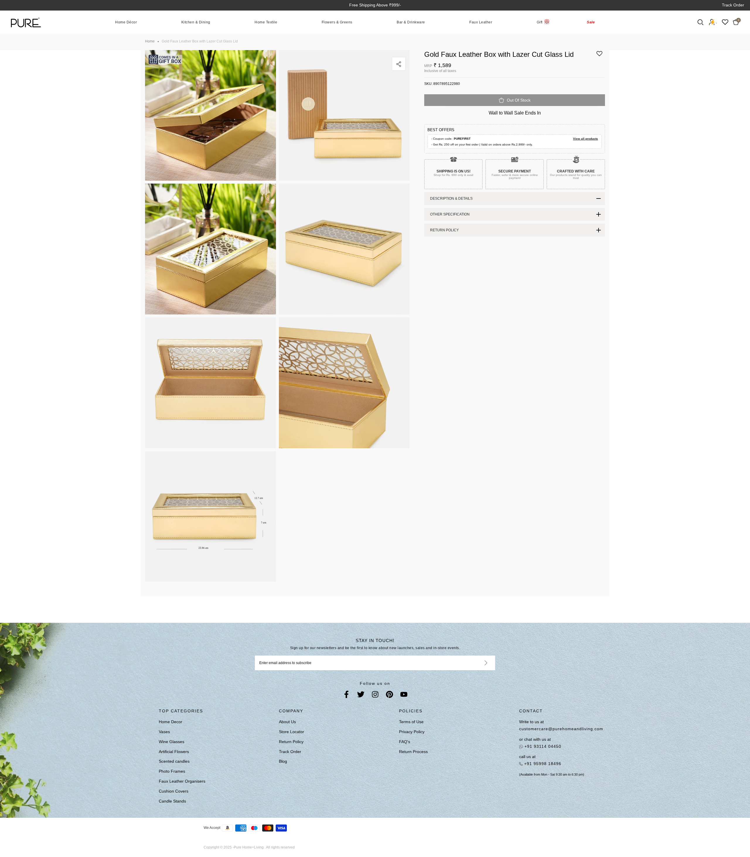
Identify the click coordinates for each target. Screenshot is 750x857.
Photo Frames (172, 771)
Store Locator (291, 731)
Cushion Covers (173, 791)
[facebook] (346, 695)
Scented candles (174, 761)
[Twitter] (360, 695)
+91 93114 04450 (542, 746)
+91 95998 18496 (542, 763)
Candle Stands (172, 801)
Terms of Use (411, 721)
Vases (164, 731)
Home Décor (126, 22)
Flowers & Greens (337, 22)
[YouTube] (404, 695)
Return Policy (291, 741)
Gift (540, 22)
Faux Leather (480, 22)
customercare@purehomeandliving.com (561, 728)
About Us (287, 721)
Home (150, 41)
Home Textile (266, 22)
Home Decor (170, 721)
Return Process (413, 751)
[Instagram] (375, 695)
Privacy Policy (412, 731)
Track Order (733, 5)
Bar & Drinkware (411, 22)
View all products (585, 138)
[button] (599, 55)
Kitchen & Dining (195, 22)
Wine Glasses (171, 741)
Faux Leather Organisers (182, 781)
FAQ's (404, 741)
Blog (283, 761)
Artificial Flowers (174, 751)
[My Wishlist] (725, 22)
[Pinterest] (389, 695)
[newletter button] (479, 663)
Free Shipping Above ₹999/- (375, 5)
